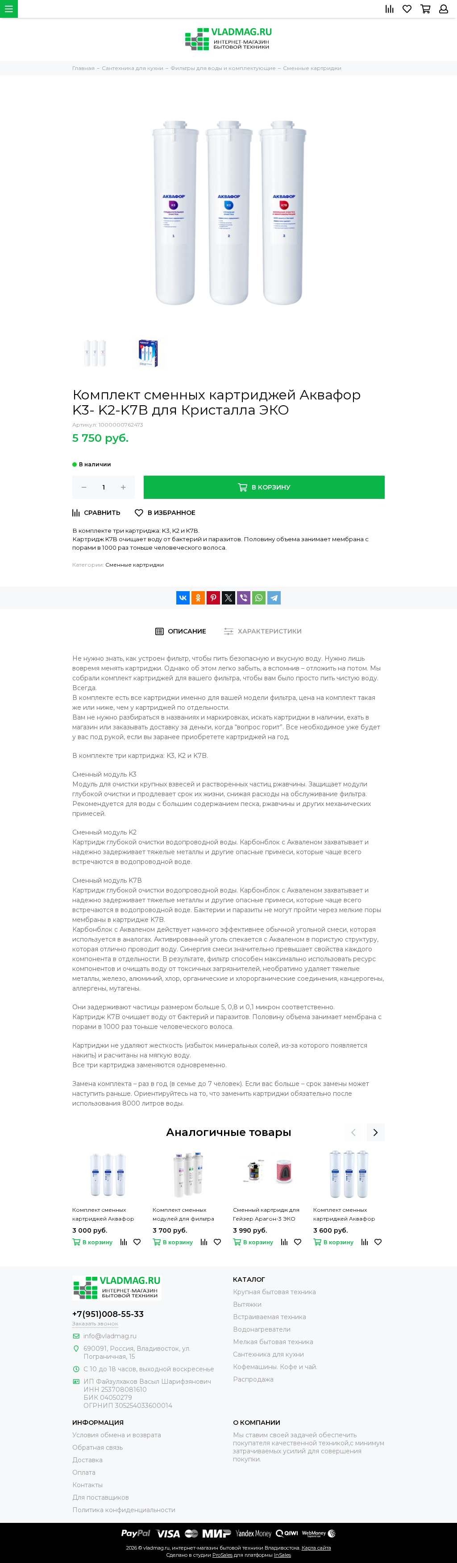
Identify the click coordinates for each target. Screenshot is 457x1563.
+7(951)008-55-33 (108, 1314)
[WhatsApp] (259, 598)
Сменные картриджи (134, 564)
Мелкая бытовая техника (273, 1342)
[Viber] (243, 598)
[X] (228, 598)
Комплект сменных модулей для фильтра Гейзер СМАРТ (183, 1214)
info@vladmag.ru (110, 1336)
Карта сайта (316, 1548)
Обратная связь (97, 1448)
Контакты (87, 1485)
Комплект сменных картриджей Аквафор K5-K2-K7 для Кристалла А (105, 1214)
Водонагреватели (262, 1329)
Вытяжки (247, 1304)
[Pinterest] (213, 598)
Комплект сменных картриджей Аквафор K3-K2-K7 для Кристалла (347, 1214)
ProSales (222, 1555)
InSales (282, 1555)
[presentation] (353, 1132)
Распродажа (253, 1379)
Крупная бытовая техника (274, 1292)
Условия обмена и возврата (116, 1435)
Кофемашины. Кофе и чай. (275, 1367)
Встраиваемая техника (269, 1317)
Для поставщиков (100, 1497)
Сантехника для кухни (268, 1354)
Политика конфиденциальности (123, 1510)
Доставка (87, 1460)
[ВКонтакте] (183, 598)
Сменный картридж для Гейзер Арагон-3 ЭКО (266, 1214)
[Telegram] (274, 598)
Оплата (84, 1472)
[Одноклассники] (198, 598)
